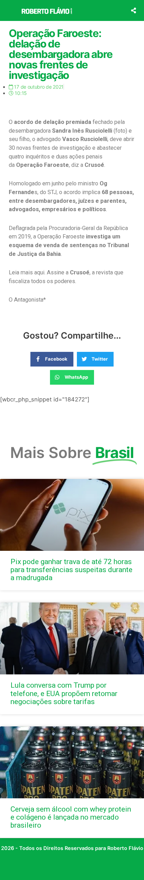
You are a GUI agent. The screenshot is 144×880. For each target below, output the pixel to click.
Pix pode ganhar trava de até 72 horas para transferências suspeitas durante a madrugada (71, 569)
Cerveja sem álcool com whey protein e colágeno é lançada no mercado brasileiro (70, 817)
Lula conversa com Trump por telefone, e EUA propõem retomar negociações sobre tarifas (63, 693)
